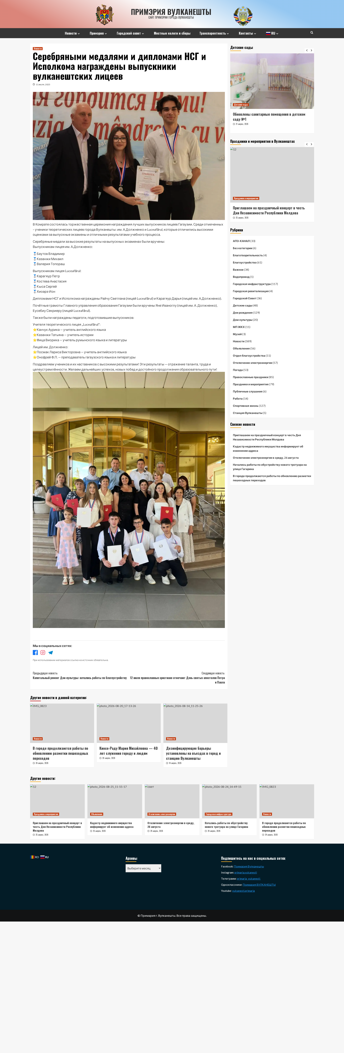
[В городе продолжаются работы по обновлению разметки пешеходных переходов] (62, 723)
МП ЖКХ (239, 326)
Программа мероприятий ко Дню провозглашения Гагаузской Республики (271, 210)
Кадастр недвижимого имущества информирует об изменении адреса (268, 448)
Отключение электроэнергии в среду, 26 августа (266, 457)
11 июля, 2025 (43, 84)
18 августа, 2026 (242, 217)
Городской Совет (244, 298)
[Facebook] (35, 653)
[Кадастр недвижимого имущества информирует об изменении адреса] (114, 801)
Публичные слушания (247, 391)
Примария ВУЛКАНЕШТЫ (259, 884)
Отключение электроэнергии (252, 362)
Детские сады (241, 104)
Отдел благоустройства (249, 355)
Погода (238, 369)
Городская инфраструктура (252, 283)
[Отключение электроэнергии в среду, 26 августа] (172, 801)
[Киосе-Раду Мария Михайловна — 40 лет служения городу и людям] (129, 723)
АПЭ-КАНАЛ (241, 240)
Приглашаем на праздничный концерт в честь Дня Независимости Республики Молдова (267, 437)
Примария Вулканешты (249, 866)
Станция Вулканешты (247, 412)
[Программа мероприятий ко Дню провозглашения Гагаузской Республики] (272, 175)
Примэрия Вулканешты (171, 11)
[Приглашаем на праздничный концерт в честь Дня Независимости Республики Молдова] (57, 801)
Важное (238, 269)
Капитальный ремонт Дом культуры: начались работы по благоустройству (80, 675)
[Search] (312, 32)
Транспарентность (212, 33)
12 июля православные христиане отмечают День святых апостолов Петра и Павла (177, 677)
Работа (238, 398)
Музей (237, 333)
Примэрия (97, 33)
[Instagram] (42, 653)
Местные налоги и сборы (172, 33)
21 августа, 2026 (242, 129)
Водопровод (241, 276)
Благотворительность (248, 255)
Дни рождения (243, 312)
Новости (71, 33)
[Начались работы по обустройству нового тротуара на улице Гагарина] (229, 801)
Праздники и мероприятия (246, 198)
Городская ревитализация (251, 290)
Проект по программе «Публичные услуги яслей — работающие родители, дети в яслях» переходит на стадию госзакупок (270, 119)
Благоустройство (245, 262)
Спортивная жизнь (245, 405)
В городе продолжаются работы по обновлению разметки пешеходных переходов (272, 478)
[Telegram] (50, 653)
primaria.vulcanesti (246, 872)
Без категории (242, 248)
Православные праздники (250, 376)
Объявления (241, 348)
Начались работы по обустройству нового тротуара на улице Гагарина (270, 467)
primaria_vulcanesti (249, 878)
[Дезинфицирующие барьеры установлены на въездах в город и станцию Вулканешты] (195, 723)
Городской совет (129, 33)
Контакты (246, 33)
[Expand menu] (79, 33)
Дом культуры (242, 319)
